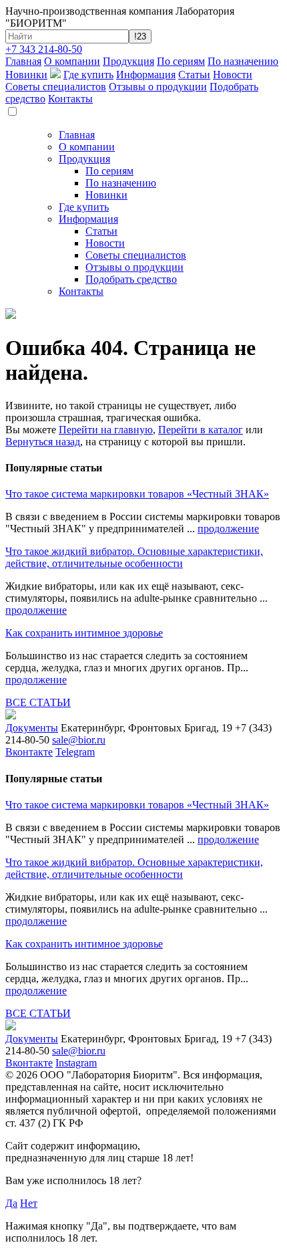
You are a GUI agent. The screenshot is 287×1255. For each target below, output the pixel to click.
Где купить (88, 74)
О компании (72, 61)
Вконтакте (29, 752)
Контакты (70, 98)
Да (11, 1203)
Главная (23, 61)
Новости (232, 74)
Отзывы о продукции (158, 86)
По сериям (181, 61)
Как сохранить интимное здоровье (84, 633)
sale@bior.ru (78, 740)
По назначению (243, 61)
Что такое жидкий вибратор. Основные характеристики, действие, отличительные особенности (134, 557)
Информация (146, 74)
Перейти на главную (106, 429)
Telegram (75, 752)
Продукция (128, 61)
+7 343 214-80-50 (43, 49)
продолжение (228, 528)
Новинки (26, 74)
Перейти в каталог (200, 429)
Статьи (194, 74)
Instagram (76, 1062)
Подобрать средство (131, 279)
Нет (28, 1203)
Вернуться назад (42, 441)
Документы (31, 727)
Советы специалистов (55, 86)
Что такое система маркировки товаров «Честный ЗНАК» (137, 493)
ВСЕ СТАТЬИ (38, 702)
